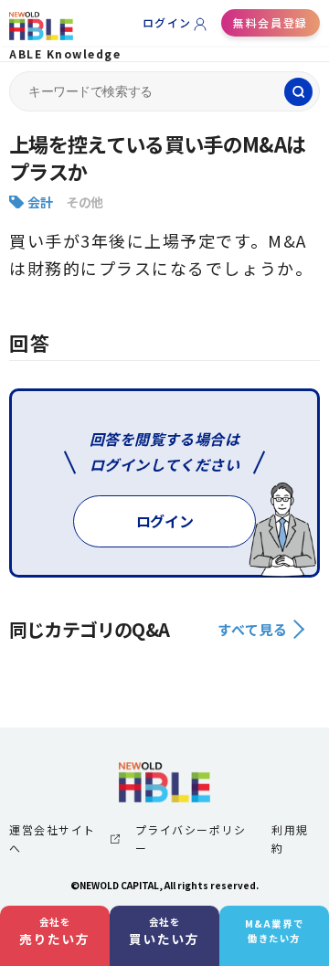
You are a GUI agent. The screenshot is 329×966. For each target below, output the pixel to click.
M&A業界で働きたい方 (274, 931)
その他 (84, 202)
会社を (54, 931)
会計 (39, 202)
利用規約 (290, 838)
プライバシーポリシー (191, 838)
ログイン (167, 22)
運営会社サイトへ (52, 838)
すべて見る (253, 629)
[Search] (298, 92)
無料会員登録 (270, 22)
